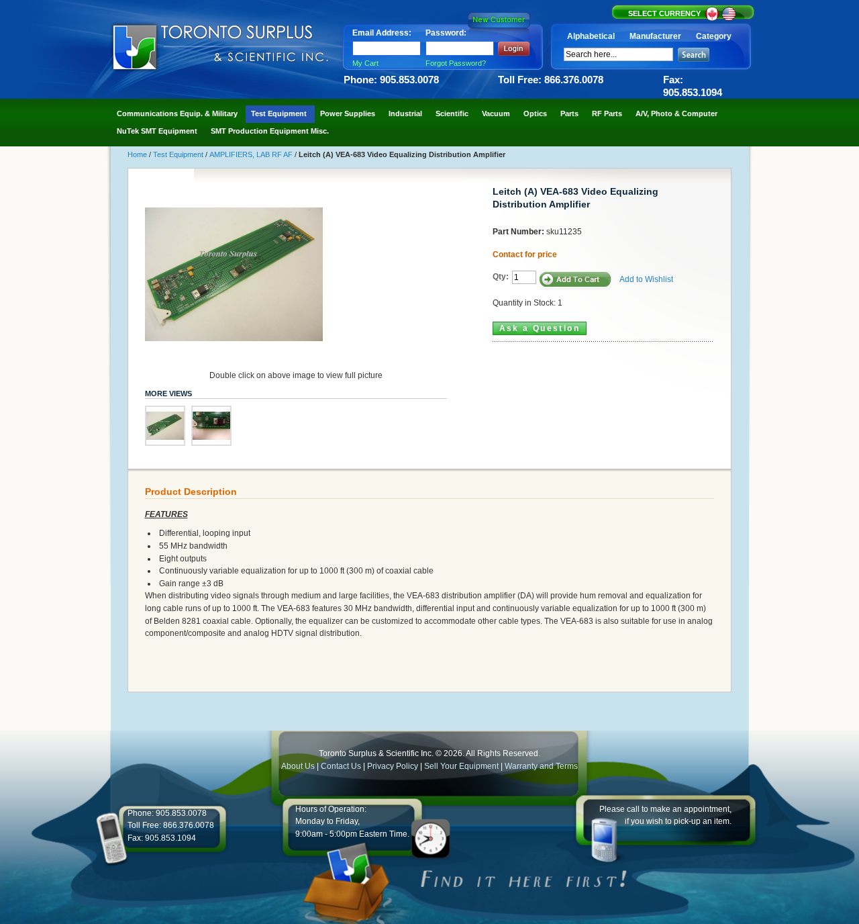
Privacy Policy (392, 766)
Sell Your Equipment (462, 766)
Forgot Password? (455, 63)
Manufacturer (655, 36)
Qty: (501, 276)
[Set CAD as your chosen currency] (713, 19)
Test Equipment (179, 154)
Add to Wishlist (646, 279)
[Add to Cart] (575, 280)
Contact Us (341, 766)
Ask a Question (539, 328)
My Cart (365, 63)
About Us (298, 766)
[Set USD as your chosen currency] (728, 19)
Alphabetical (591, 36)
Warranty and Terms (541, 766)
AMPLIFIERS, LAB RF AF (252, 154)
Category (713, 36)
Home (138, 154)
